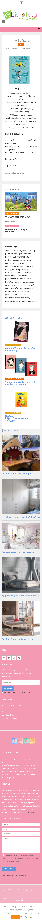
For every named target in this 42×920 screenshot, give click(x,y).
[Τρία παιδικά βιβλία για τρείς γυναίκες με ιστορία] (21, 365)
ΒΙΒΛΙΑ (21, 44)
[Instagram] (14, 657)
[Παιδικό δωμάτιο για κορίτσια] (21, 535)
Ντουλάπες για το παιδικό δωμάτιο (21, 517)
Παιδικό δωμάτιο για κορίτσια (18, 552)
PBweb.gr (24, 890)
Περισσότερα (32, 812)
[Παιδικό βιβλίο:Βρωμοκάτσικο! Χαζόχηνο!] (21, 399)
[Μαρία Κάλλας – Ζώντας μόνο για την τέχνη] (21, 331)
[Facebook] (4, 657)
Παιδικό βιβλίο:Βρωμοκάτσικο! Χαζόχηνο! (16, 418)
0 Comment (21, 51)
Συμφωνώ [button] (15, 917)
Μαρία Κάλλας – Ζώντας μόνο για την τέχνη (20, 349)
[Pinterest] (19, 657)
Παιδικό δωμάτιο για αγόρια (17, 473)
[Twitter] (9, 657)
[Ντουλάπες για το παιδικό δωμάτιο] (21, 496)
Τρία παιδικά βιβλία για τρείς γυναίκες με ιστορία (20, 383)
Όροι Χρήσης (26, 917)
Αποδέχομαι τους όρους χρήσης (16, 692)
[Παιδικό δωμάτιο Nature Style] (21, 618)
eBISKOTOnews (11, 345)
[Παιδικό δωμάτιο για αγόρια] (21, 453)
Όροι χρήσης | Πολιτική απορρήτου (14, 875)
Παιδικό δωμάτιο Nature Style (17, 639)
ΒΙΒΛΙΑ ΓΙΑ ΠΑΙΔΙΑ (17, 173)
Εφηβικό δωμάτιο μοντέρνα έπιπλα (20, 595)
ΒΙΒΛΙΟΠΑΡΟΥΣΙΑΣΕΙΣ (17, 379)
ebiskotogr (13, 48)
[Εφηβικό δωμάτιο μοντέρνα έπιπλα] (21, 575)
